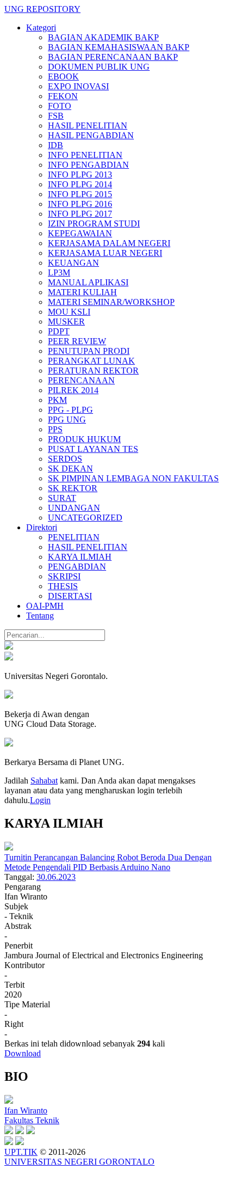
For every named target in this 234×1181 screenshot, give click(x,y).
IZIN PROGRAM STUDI (94, 223)
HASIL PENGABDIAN (91, 135)
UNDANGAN (74, 507)
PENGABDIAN (77, 566)
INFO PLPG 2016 (80, 204)
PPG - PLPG (70, 409)
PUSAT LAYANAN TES (93, 449)
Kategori (41, 27)
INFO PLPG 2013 (80, 174)
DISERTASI (70, 596)
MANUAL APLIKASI (88, 282)
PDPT (59, 331)
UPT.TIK (21, 1151)
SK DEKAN (70, 468)
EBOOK (63, 76)
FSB (56, 115)
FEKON (63, 96)
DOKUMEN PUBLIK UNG (99, 66)
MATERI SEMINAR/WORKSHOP (111, 302)
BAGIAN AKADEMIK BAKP (103, 37)
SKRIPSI (64, 576)
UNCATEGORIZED (85, 517)
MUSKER (66, 321)
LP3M (59, 272)
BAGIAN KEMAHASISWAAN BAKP (118, 47)
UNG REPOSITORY (42, 9)
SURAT (62, 498)
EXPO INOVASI (78, 86)
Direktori (41, 527)
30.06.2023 (56, 877)
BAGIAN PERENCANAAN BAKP (113, 57)
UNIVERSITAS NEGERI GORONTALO (79, 1161)
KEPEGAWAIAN (80, 233)
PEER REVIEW (77, 341)
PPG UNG (67, 419)
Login (40, 800)
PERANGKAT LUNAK (91, 360)
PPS (55, 429)
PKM (57, 400)
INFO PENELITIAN (85, 155)
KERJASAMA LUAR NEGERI (105, 253)
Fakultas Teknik (31, 1120)
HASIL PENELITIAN (87, 125)
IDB (55, 145)
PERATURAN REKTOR (93, 370)
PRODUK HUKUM (84, 439)
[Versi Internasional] (8, 646)
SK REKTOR (72, 488)
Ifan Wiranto (25, 1110)
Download (22, 1053)
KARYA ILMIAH (80, 556)
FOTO (59, 106)
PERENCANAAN (81, 380)
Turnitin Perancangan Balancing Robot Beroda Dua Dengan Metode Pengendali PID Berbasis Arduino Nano (108, 862)
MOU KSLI (69, 311)
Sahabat (44, 780)
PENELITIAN (74, 537)
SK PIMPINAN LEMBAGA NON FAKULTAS (133, 478)
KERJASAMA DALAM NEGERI (109, 243)
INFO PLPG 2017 (80, 213)
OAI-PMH (45, 605)
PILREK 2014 (73, 390)
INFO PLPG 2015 (80, 194)
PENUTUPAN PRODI (89, 351)
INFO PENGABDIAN (88, 164)
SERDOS (65, 458)
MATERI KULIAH (82, 292)
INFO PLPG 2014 (80, 184)
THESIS (63, 586)
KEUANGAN (73, 262)
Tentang (40, 615)
